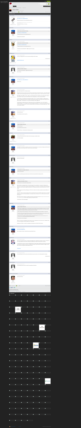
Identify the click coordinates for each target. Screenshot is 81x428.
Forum (4, 17)
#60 (48, 273)
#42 (48, 27)
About (4, 20)
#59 (48, 262)
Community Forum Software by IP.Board (46, 426)
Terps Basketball (4, 11)
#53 (48, 166)
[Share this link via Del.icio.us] (12, 287)
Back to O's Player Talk (47, 285)
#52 (48, 155)
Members (14, 6)
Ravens (4, 8)
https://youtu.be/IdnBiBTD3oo (21, 229)
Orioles (4, 5)
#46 (48, 76)
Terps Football (4, 14)
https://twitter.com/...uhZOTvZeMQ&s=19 (22, 79)
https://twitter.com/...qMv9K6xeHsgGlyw (22, 18)
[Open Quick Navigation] (49, 6)
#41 (48, 15)
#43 (48, 39)
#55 (48, 203)
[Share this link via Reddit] (13, 287)
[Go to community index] (10, 3)
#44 (48, 53)
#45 (48, 65)
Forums (11, 6)
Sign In (45, 1)
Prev (10, 285)
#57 (48, 237)
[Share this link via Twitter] (9, 287)
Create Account (48, 1)
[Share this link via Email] (15, 287)
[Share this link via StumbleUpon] (14, 287)
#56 (48, 226)
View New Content (46, 6)
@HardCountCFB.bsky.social (20, 60)
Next (19, 285)
